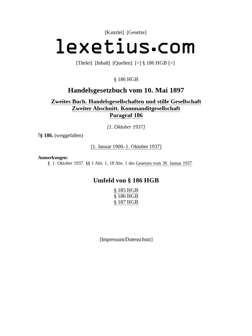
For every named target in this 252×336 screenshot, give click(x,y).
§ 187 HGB (126, 202)
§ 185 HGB (126, 190)
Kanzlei (114, 32)
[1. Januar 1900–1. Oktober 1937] (126, 146)
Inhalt (102, 63)
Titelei (84, 63)
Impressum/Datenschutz (126, 239)
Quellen (122, 63)
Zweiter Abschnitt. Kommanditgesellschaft (126, 108)
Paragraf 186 (126, 115)
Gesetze (136, 32)
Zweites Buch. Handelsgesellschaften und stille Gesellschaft (126, 101)
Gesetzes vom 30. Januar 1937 (164, 163)
